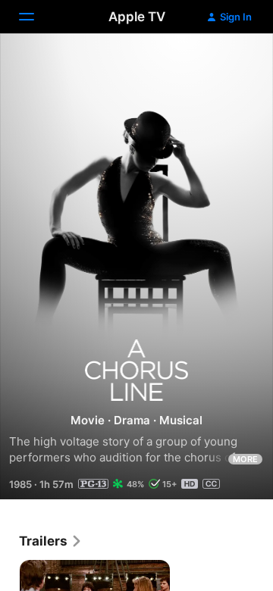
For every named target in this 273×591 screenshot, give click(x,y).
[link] (51, 541)
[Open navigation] (35, 16)
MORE (245, 459)
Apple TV (136, 16)
